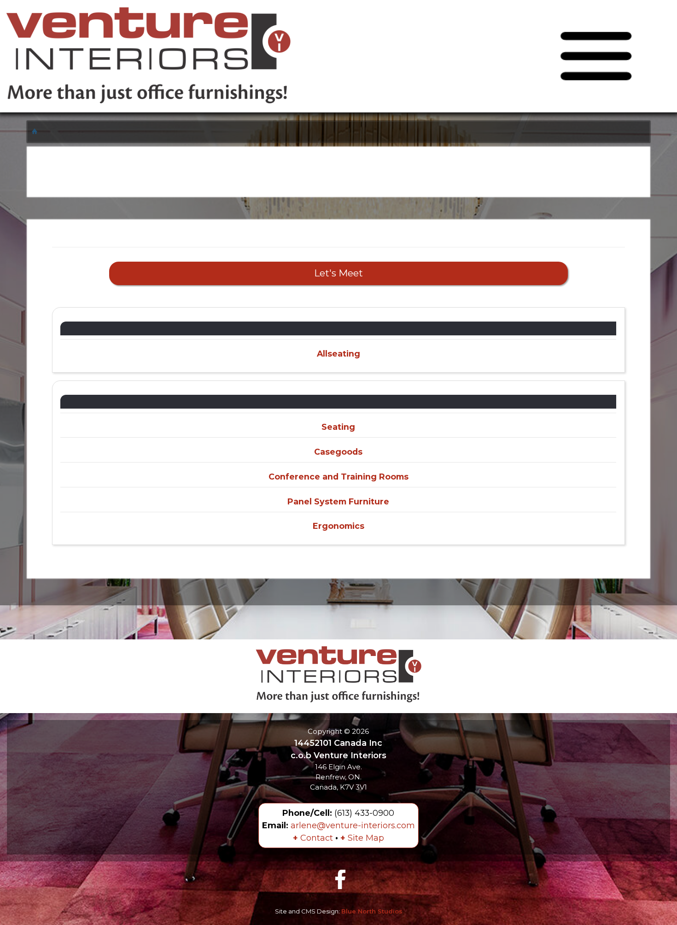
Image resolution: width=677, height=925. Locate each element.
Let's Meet (338, 273)
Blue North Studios (372, 911)
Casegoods (338, 452)
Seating (338, 427)
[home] (36, 131)
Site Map (362, 838)
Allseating (338, 353)
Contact (313, 838)
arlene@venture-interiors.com (353, 825)
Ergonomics (338, 526)
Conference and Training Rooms (338, 476)
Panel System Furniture (338, 501)
